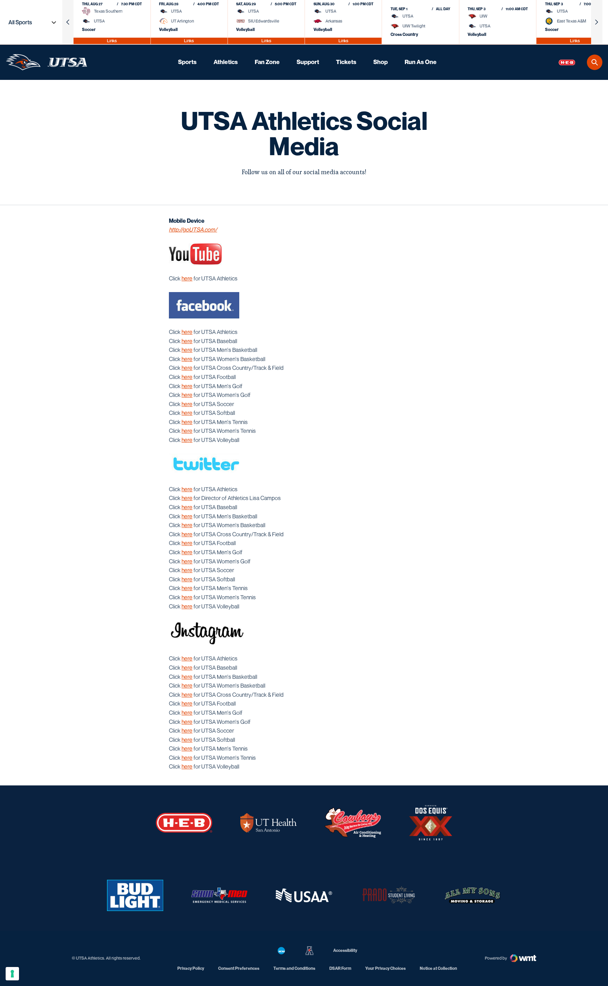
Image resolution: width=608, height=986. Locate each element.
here (187, 278)
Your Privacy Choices (385, 968)
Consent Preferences (238, 968)
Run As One (421, 61)
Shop (380, 61)
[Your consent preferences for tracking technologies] (12, 973)
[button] (68, 22)
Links (112, 40)
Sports (187, 61)
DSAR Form (340, 968)
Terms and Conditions (294, 968)
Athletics (226, 61)
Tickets (346, 61)
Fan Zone (267, 61)
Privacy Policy (190, 968)
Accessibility (345, 950)
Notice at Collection (438, 968)
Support (308, 61)
